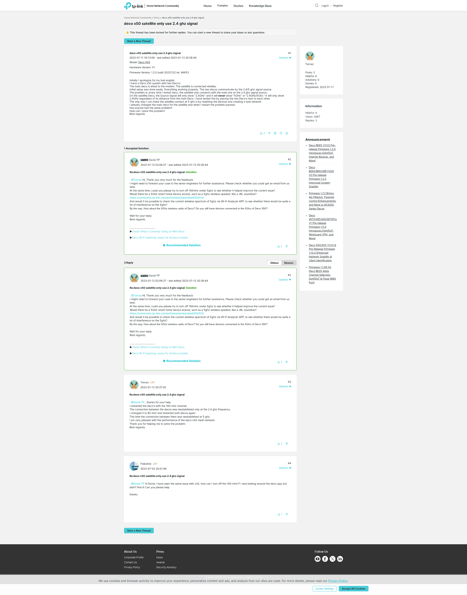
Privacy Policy (132, 567)
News (159, 557)
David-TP (154, 159)
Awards (160, 562)
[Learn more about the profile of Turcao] (135, 384)
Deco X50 (144, 62)
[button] (208, 5)
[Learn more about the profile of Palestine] (135, 465)
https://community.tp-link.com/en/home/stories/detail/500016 (167, 197)
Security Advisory (166, 567)
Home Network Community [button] (163, 5)
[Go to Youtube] (318, 559)
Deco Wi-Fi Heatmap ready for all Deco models (160, 237)
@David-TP (137, 402)
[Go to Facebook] (325, 559)
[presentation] (134, 162)
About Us (130, 551)
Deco (157, 17)
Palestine (145, 463)
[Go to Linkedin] (340, 559)
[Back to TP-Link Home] (133, 5)
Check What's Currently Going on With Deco (158, 231)
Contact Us (130, 562)
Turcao (144, 382)
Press (160, 551)
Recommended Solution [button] (183, 245)
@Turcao (136, 179)
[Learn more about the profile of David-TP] (135, 162)
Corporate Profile (134, 557)
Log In (325, 5)
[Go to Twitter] (332, 559)
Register (338, 5)
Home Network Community (138, 17)
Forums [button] (222, 5)
